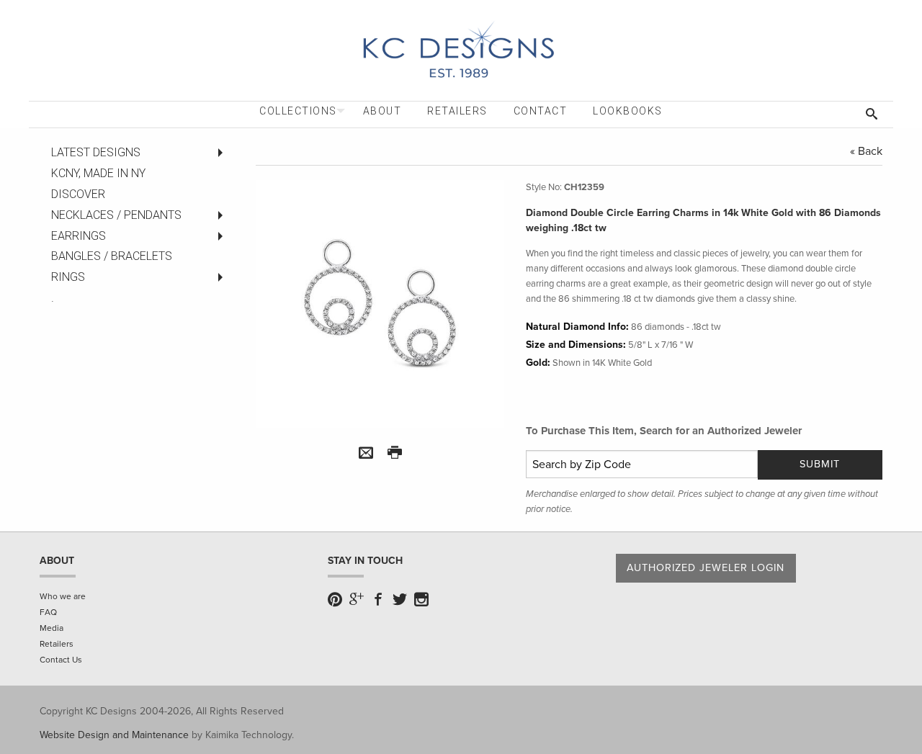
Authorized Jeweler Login (705, 568)
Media (51, 628)
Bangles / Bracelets (111, 256)
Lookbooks (628, 111)
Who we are (63, 596)
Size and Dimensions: (576, 344)
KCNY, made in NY (98, 173)
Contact (541, 111)
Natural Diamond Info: (577, 326)
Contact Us (61, 659)
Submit (820, 464)
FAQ (48, 612)
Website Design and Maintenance (114, 735)
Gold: (538, 362)
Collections (298, 111)
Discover (78, 194)
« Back (866, 151)
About (382, 111)
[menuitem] (298, 111)
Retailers (457, 111)
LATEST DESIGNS (95, 152)
